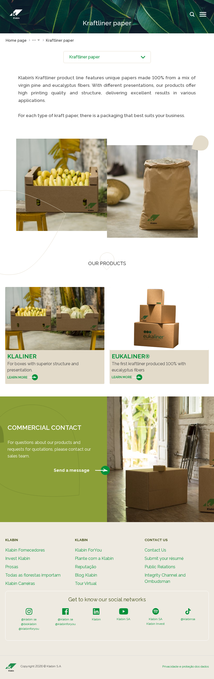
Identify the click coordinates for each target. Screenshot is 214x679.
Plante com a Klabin (94, 558)
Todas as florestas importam (33, 575)
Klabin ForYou (88, 550)
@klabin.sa (29, 619)
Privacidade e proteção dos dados (185, 666)
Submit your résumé (164, 558)
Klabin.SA (123, 619)
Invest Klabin (17, 558)
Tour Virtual (86, 583)
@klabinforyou (29, 629)
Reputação (85, 566)
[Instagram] (29, 611)
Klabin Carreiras (20, 583)
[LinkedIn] (96, 611)
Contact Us (155, 550)
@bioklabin (29, 624)
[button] (36, 40)
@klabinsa (188, 619)
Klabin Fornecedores (25, 550)
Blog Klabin (86, 575)
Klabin (96, 619)
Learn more (17, 377)
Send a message (72, 470)
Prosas (11, 566)
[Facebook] (65, 611)
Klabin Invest (155, 624)
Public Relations (160, 566)
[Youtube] (123, 611)
